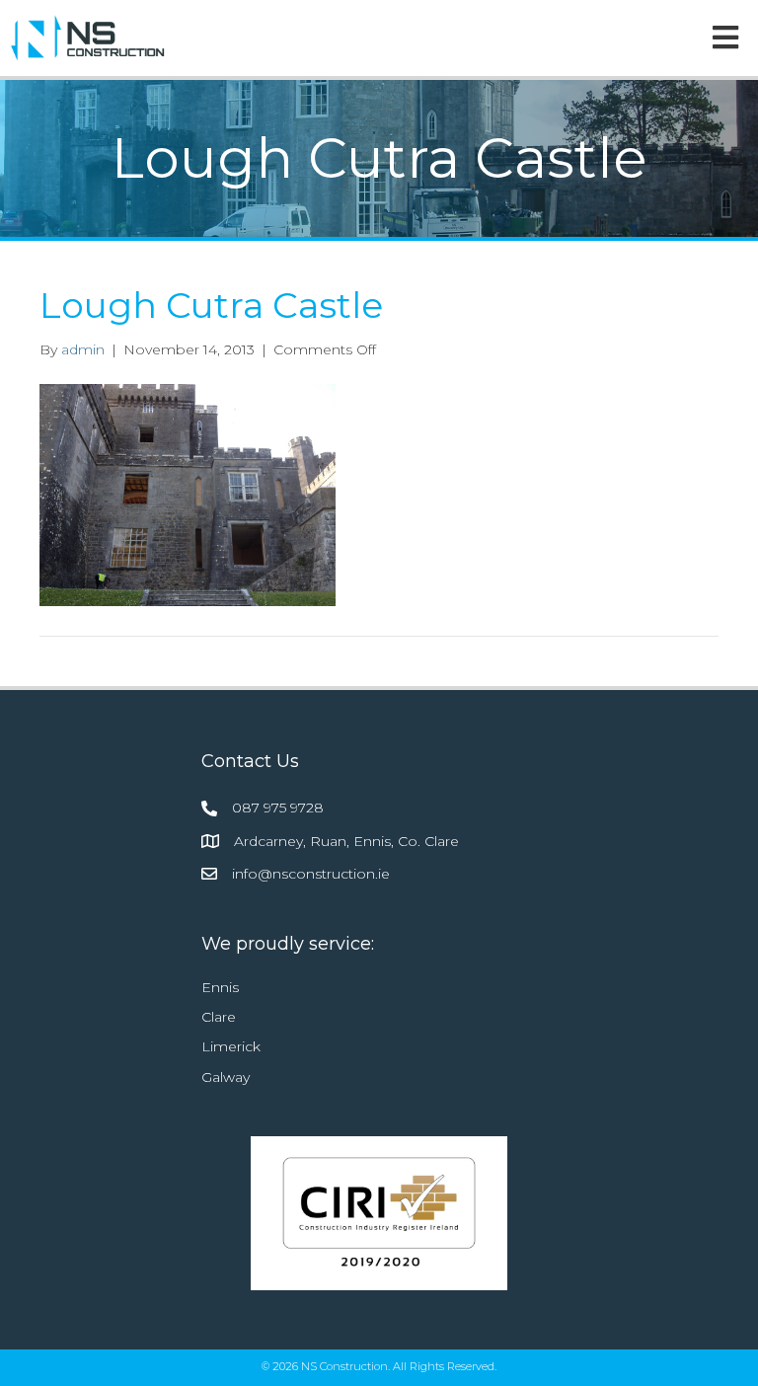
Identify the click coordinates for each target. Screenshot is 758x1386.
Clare (218, 1017)
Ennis (220, 987)
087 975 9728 (278, 807)
